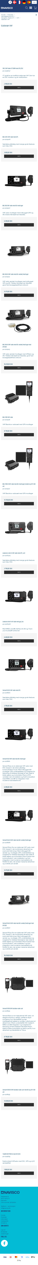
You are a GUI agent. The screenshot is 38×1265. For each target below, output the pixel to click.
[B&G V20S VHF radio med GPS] (19, 116)
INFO (19, 87)
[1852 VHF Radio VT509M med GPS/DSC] (19, 48)
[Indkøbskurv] (35, 8)
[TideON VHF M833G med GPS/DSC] (19, 1134)
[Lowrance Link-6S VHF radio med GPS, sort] (19, 533)
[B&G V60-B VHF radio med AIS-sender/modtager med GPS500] (19, 324)
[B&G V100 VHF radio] (19, 397)
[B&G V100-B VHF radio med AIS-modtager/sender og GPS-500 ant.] (19, 464)
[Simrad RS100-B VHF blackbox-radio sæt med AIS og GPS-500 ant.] (19, 1069)
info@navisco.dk (5, 1208)
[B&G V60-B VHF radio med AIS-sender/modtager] (19, 254)
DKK (34, 2)
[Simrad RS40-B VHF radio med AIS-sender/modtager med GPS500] (19, 903)
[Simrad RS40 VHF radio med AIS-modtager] (19, 738)
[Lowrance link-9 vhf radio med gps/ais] (19, 601)
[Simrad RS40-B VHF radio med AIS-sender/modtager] (19, 820)
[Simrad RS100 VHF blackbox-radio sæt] (19, 988)
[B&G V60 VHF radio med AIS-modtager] (19, 185)
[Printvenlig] (36, 15)
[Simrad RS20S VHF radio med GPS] (19, 670)
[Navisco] (7, 8)
